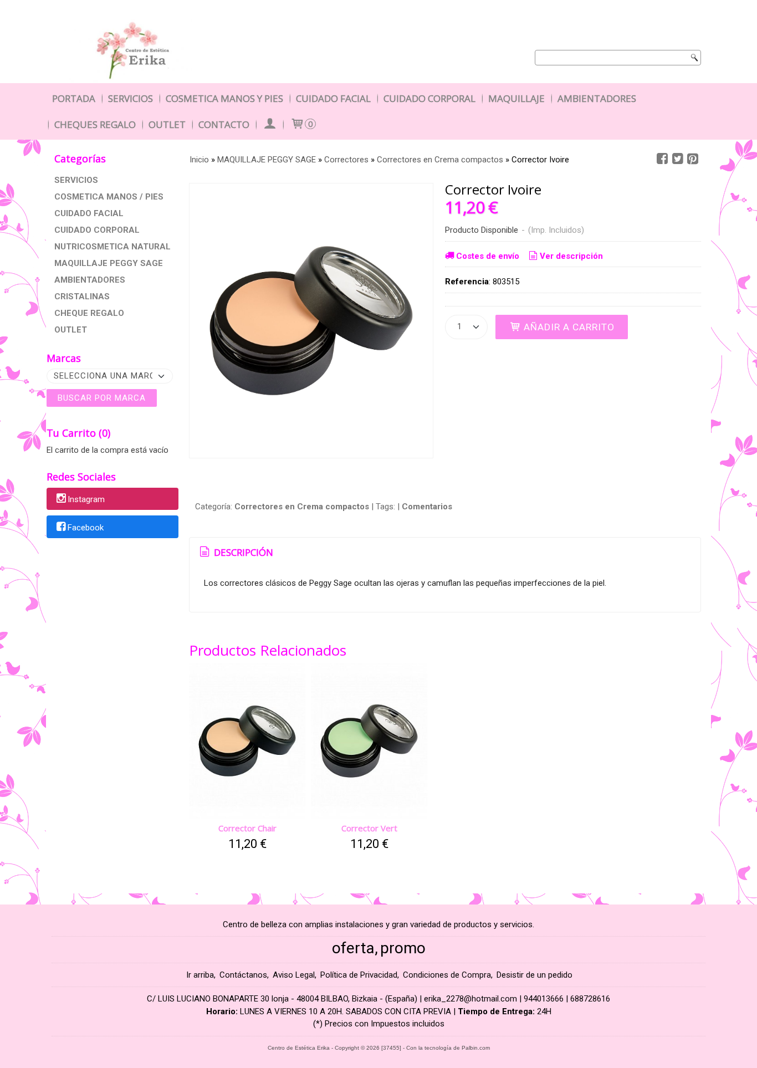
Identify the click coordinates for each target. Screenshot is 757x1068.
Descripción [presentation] (242, 552)
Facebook (86, 528)
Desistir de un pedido (534, 975)
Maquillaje (516, 98)
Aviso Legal (294, 975)
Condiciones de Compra (447, 975)
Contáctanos (243, 975)
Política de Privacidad (358, 975)
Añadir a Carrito (568, 327)
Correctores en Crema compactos (301, 507)
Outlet (167, 124)
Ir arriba (200, 975)
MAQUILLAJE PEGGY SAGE (108, 263)
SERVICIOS (76, 180)
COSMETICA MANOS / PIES (108, 197)
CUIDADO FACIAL (89, 213)
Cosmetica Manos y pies (224, 98)
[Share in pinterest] (692, 159)
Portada (73, 98)
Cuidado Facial (333, 98)
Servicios (130, 98)
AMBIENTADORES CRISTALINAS (89, 288)
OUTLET (70, 330)
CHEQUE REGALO (89, 313)
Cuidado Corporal (429, 98)
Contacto (223, 124)
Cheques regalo (95, 124)
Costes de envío (487, 256)
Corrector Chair (247, 828)
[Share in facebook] (662, 159)
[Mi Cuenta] (269, 124)
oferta (353, 948)
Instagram (86, 499)
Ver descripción (571, 256)
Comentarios (427, 507)
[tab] (235, 552)
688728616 (590, 999)
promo (403, 948)
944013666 (544, 999)
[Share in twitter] (678, 159)
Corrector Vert (369, 828)
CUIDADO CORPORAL (97, 230)
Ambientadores (596, 98)
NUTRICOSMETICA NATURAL (112, 247)
